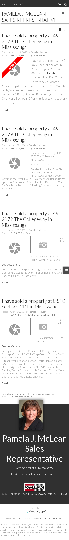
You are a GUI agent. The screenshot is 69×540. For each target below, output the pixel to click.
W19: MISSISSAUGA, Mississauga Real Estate (33, 315)
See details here (48, 73)
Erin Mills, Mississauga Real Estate (28, 55)
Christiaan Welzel (24, 518)
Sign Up (18, 3)
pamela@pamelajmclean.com (41, 474)
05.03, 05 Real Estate (21, 233)
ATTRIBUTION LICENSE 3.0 (52, 518)
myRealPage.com (34, 511)
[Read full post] (15, 70)
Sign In (6, 3)
